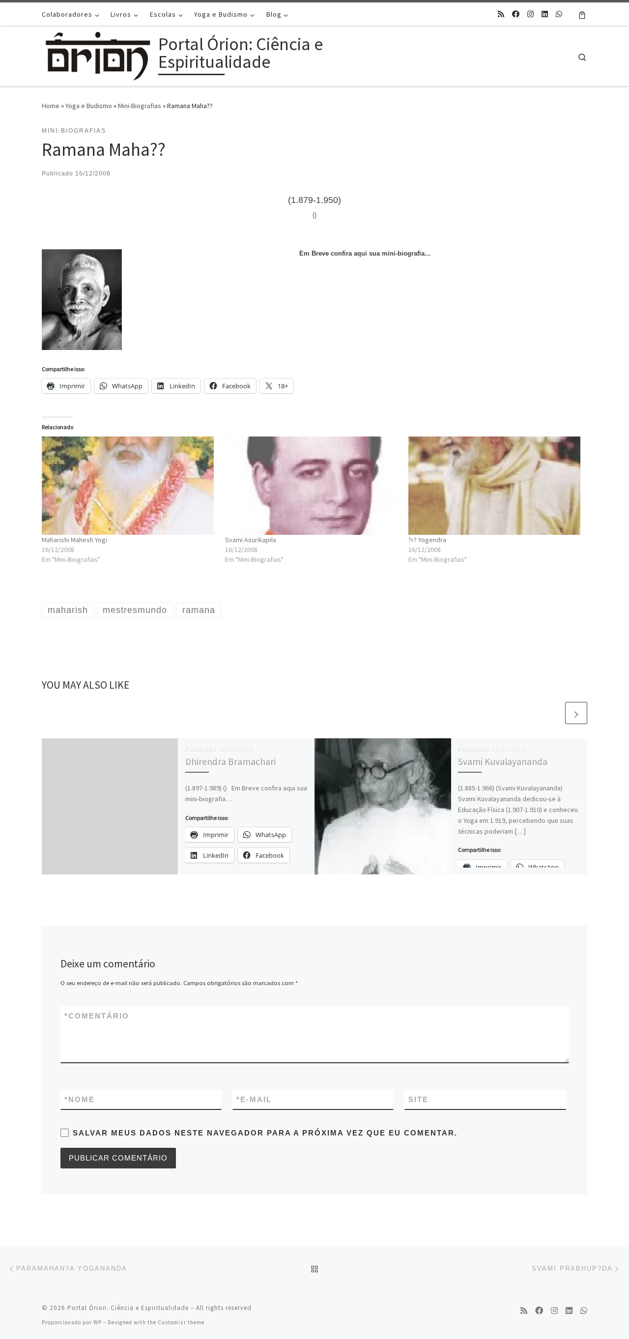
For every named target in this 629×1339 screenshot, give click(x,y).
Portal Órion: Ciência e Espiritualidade (128, 1308)
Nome (79, 1099)
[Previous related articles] (553, 713)
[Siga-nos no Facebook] (515, 14)
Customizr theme (181, 1322)
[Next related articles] (576, 713)
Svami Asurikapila (250, 539)
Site (418, 1099)
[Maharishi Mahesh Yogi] (128, 486)
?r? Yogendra (427, 539)
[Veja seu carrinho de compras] (582, 14)
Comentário (96, 1016)
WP (97, 1322)
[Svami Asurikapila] (312, 486)
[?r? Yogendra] (495, 486)
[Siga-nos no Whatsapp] (559, 14)
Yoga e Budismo (88, 105)
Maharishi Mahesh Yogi (74, 539)
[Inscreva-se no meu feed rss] (501, 14)
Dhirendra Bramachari (230, 761)
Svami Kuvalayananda (502, 761)
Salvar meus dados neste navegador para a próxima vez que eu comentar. (265, 1133)
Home (50, 105)
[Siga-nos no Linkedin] (545, 14)
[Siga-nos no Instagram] (530, 14)
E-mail (254, 1099)
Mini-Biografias (139, 105)
